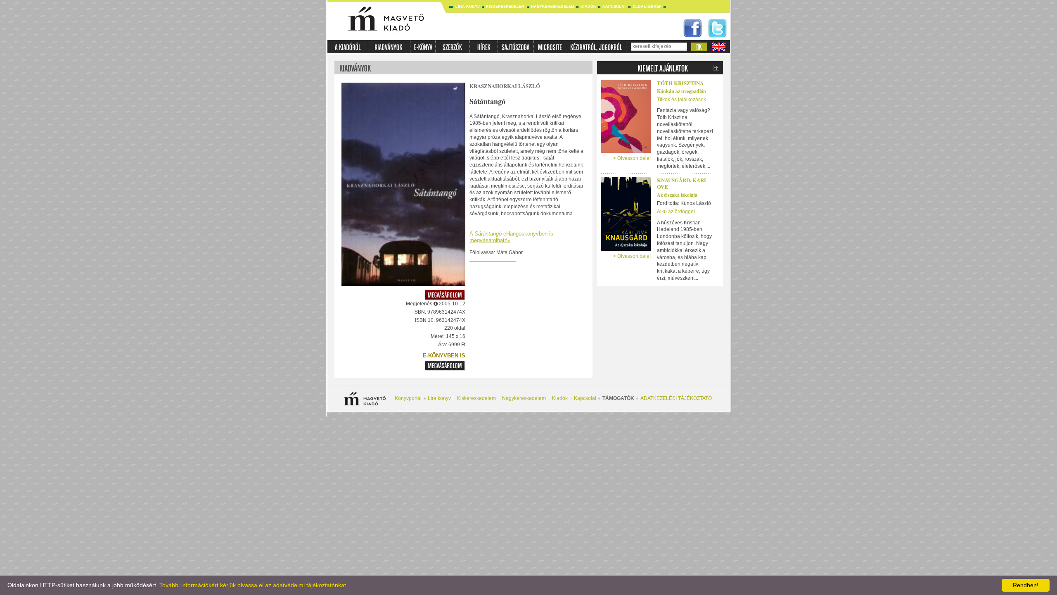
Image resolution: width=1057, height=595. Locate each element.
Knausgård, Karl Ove (682, 183)
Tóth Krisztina (680, 83)
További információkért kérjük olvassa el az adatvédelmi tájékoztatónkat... (255, 585)
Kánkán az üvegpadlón (681, 91)
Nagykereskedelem (552, 7)
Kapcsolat (614, 7)
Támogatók (618, 398)
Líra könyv (467, 7)
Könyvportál (408, 398)
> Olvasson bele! (632, 158)
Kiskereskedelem (505, 7)
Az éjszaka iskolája (677, 194)
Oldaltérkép (647, 7)
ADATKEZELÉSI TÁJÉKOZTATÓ (676, 398)
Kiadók (588, 7)
